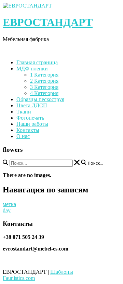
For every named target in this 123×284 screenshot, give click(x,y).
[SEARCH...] (5, 162)
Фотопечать (30, 118)
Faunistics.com (19, 278)
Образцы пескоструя (40, 99)
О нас (23, 136)
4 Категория (44, 93)
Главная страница (37, 62)
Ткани (23, 111)
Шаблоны (61, 272)
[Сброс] (77, 162)
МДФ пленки (32, 68)
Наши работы (32, 124)
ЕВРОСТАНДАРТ (48, 22)
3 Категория (44, 87)
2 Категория (44, 81)
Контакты (27, 130)
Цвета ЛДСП (31, 105)
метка (9, 204)
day (7, 210)
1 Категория (44, 75)
